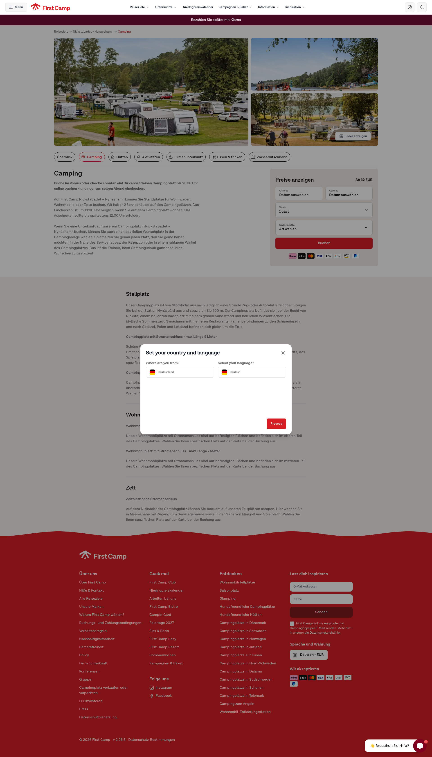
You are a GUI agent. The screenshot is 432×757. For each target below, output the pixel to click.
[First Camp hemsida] (50, 7)
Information (266, 7)
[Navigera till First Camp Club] (409, 7)
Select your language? (236, 363)
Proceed (276, 423)
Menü (19, 7)
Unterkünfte (164, 7)
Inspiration (293, 7)
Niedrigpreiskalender (198, 7)
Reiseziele (137, 7)
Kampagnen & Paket (233, 7)
